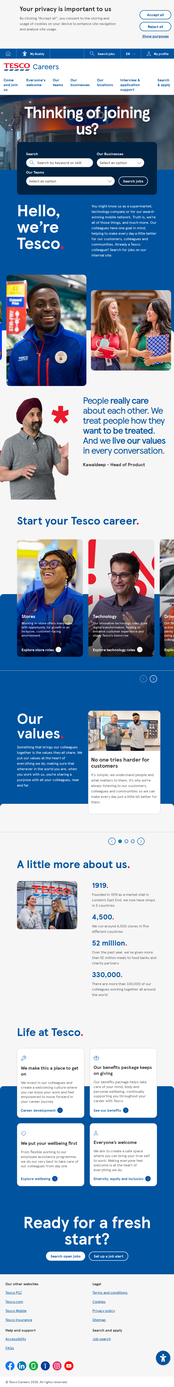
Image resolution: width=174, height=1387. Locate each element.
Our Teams (35, 172)
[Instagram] (57, 1366)
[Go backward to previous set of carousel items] (143, 678)
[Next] (141, 841)
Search (32, 153)
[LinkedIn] (22, 1366)
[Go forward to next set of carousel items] (153, 678)
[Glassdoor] (33, 1366)
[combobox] (59, 162)
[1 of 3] (120, 841)
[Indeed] (45, 1366)
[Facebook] (10, 1366)
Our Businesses (110, 153)
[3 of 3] (133, 841)
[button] (131, 54)
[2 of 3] (126, 841)
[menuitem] (8, 54)
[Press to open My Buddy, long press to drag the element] (163, 1358)
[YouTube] (69, 1366)
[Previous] (112, 841)
